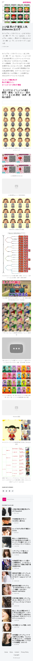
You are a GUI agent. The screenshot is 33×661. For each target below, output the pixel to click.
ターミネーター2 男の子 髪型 (11, 85)
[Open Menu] (3, 2)
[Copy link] (12, 491)
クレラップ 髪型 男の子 (9, 80)
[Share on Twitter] (6, 491)
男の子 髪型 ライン (8, 82)
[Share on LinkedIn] (9, 491)
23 (12, 620)
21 (12, 546)
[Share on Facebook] (3, 491)
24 (12, 580)
